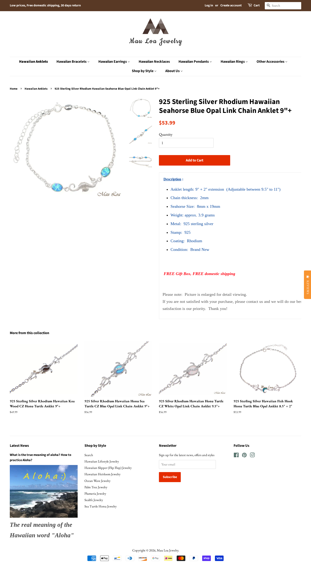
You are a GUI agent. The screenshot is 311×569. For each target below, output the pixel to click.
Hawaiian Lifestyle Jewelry (101, 461)
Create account (231, 5)
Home (14, 89)
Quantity (165, 134)
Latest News (19, 445)
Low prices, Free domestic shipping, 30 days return (45, 5)
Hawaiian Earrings (112, 61)
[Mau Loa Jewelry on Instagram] (252, 456)
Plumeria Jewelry (95, 493)
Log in (209, 5)
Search (88, 455)
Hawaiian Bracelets (71, 61)
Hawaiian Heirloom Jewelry (102, 474)
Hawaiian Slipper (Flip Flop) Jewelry (108, 467)
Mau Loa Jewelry (167, 550)
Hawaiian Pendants (193, 61)
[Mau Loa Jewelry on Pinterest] (244, 456)
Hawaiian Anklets (33, 61)
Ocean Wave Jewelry (97, 480)
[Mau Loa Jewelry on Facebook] (236, 456)
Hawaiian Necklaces (154, 61)
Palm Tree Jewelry (95, 487)
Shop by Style (143, 70)
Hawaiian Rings (233, 61)
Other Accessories (271, 61)
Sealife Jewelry (93, 500)
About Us (172, 70)
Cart (257, 5)
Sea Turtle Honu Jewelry (100, 506)
